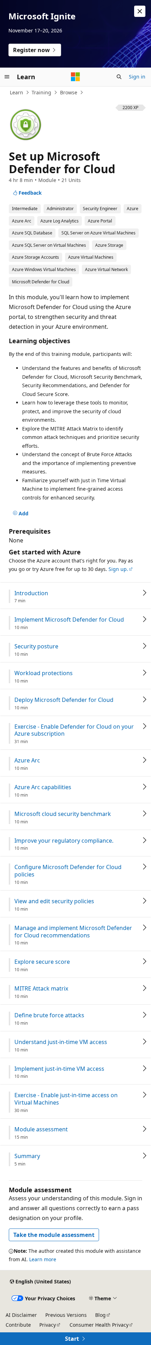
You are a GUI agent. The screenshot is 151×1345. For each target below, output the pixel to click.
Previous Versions (66, 1315)
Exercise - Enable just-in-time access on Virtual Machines (66, 1099)
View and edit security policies (54, 901)
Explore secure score (42, 962)
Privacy (47, 1324)
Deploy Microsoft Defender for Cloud (63, 700)
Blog (100, 1315)
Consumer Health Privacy (99, 1324)
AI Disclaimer (21, 1315)
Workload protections (43, 673)
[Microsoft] (75, 76)
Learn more (42, 1259)
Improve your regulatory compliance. (63, 840)
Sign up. (118, 569)
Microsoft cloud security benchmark (62, 814)
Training (41, 92)
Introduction (31, 593)
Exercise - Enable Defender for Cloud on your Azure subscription (74, 730)
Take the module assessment (53, 1235)
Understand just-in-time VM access (60, 1042)
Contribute (18, 1324)
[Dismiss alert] (139, 11)
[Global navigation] (7, 76)
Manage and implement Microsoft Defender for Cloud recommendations (73, 931)
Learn (16, 92)
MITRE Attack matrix (41, 988)
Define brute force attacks (49, 1015)
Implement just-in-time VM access (59, 1069)
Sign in (137, 76)
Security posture (36, 646)
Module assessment (41, 1129)
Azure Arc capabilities (42, 787)
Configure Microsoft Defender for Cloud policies (68, 870)
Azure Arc (27, 760)
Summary (27, 1156)
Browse (68, 92)
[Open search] (119, 76)
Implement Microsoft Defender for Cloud (69, 619)
